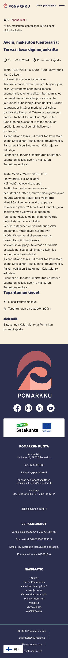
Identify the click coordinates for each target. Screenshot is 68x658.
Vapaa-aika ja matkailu (34, 594)
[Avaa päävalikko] (51, 5)
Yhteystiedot (34, 607)
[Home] (5, 20)
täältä (54, 546)
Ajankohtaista (34, 611)
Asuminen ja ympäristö (34, 586)
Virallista (34, 602)
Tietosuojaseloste (32, 644)
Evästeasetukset (32, 651)
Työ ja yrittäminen (34, 598)
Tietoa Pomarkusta (34, 582)
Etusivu (34, 578)
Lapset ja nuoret (34, 590)
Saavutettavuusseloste (32, 637)
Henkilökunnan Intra (32, 508)
